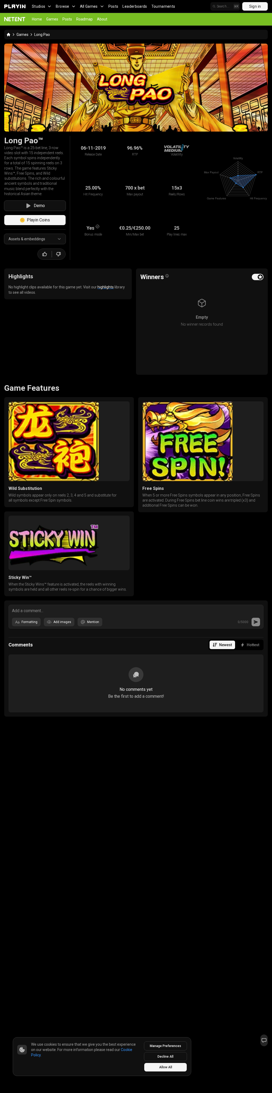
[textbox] (136, 610)
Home (37, 19)
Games (52, 19)
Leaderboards (134, 6)
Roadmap (84, 19)
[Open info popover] (167, 276)
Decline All (165, 1056)
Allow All (165, 1067)
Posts (113, 6)
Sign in (255, 6)
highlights (105, 287)
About (102, 19)
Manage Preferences (165, 1046)
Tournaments (163, 6)
